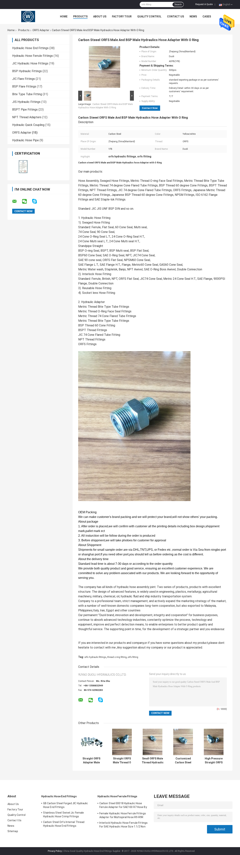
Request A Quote (204, 4)
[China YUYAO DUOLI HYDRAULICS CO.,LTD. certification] (23, 167)
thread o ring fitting (117, 657)
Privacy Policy (55, 851)
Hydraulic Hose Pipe (25, 140)
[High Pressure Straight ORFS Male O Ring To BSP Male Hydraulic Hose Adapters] (213, 742)
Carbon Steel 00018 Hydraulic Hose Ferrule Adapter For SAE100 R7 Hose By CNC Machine (123, 806)
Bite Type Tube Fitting (27, 94)
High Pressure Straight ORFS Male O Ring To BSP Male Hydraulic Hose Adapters (213, 760)
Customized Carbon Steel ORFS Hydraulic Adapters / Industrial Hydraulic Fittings (183, 760)
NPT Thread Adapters (26, 117)
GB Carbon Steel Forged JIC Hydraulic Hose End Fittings (65, 805)
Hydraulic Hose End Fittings (30, 48)
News (193, 16)
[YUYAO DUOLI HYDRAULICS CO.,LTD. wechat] (27, 201)
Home (64, 16)
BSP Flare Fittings (24, 86)
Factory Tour (122, 16)
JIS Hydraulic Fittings (26, 102)
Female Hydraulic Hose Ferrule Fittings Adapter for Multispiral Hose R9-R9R (122, 815)
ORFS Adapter (40, 30)
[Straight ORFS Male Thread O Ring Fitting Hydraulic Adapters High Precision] (122, 742)
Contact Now (150, 108)
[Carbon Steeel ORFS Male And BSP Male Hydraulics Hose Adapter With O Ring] (104, 67)
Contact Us (175, 16)
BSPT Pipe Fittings (25, 109)
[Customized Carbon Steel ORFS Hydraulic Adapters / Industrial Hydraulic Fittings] (183, 742)
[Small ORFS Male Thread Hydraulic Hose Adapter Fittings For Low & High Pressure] (152, 742)
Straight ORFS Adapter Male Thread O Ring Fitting (91, 760)
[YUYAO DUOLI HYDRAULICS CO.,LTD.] (28, 16)
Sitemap (13, 831)
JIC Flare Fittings (23, 79)
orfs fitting (133, 657)
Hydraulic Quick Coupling (28, 125)
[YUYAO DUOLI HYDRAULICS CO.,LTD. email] (17, 201)
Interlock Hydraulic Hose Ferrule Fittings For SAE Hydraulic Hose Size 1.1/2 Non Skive (123, 825)
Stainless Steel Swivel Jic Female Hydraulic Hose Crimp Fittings (63, 814)
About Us (99, 16)
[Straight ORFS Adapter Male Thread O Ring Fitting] (91, 742)
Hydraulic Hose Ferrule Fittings (32, 56)
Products (80, 16)
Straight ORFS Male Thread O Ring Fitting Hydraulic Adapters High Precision (122, 760)
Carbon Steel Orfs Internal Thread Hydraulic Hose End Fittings (63, 824)
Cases (206, 16)
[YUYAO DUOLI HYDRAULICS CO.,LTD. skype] (37, 201)
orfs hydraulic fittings (95, 657)
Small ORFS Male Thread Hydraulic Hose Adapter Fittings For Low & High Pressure (153, 760)
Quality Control (149, 16)
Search (178, 4)
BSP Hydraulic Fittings (27, 71)
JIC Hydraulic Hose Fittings (30, 63)
